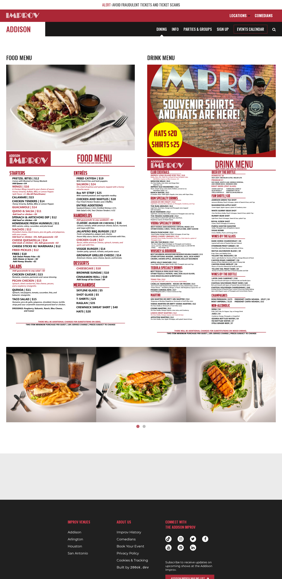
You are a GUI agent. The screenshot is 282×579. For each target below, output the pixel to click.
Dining (161, 29)
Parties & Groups (198, 29)
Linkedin (193, 548)
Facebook (205, 539)
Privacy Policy (128, 553)
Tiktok (168, 539)
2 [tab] (144, 427)
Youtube (168, 548)
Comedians (264, 15)
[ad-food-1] (51, 384)
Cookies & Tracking (132, 560)
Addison (18, 29)
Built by (133, 567)
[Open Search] (274, 29)
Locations (239, 15)
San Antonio (78, 553)
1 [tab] (138, 427)
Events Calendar (250, 29)
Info (175, 29)
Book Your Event (130, 546)
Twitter (193, 539)
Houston (75, 546)
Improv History (129, 532)
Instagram (181, 539)
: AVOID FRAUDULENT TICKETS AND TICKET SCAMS (141, 4)
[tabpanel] (51, 384)
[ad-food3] (231, 384)
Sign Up (223, 29)
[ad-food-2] (141, 384)
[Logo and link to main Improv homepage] (22, 15)
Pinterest (181, 548)
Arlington (75, 539)
